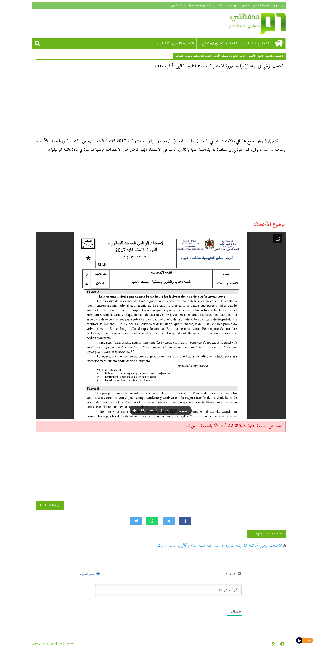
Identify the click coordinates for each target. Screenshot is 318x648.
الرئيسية (279, 56)
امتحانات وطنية (202, 56)
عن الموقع (278, 5)
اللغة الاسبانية (183, 56)
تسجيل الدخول (88, 574)
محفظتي (245, 23)
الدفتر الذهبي (178, 5)
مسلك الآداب (220, 56)
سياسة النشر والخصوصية (202, 5)
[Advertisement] (161, 105)
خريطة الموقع (261, 5)
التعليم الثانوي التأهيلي (177, 43)
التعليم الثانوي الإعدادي (219, 43)
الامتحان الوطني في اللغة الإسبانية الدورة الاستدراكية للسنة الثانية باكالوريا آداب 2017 (220, 545)
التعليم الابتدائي (257, 43)
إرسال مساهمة (228, 5)
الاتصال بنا (244, 5)
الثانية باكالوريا (237, 56)
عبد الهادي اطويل (40, 643)
